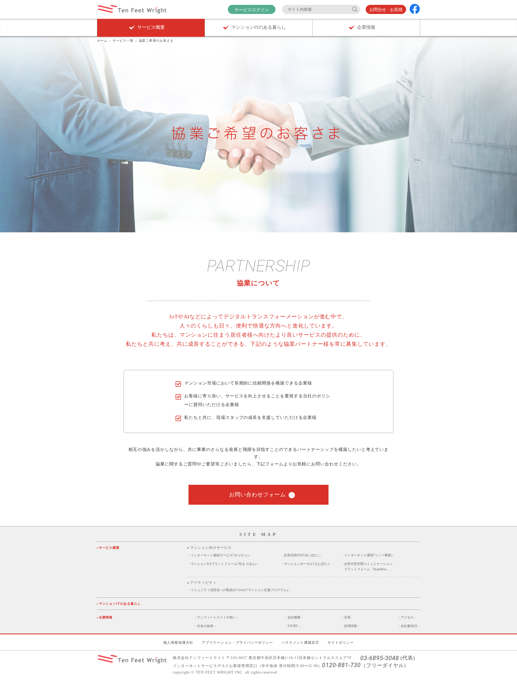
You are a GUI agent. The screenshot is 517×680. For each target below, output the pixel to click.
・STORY (292, 626)
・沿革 (346, 617)
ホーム (102, 40)
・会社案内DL (408, 626)
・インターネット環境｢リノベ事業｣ (367, 555)
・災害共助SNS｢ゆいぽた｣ (301, 555)
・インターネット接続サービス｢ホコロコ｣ (219, 555)
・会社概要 (293, 617)
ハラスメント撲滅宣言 (300, 642)
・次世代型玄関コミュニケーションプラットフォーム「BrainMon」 (367, 566)
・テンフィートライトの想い (216, 617)
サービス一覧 (123, 40)
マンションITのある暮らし (120, 604)
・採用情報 (350, 626)
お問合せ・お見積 (385, 9)
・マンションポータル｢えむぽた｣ (306, 564)
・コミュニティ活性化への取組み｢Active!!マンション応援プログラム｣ (238, 590)
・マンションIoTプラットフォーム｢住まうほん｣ (222, 564)
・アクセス (406, 617)
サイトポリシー (340, 642)
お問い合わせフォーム (257, 494)
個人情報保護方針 (178, 642)
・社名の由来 (204, 626)
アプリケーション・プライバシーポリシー (237, 642)
